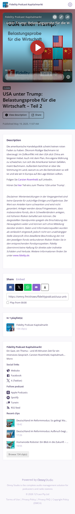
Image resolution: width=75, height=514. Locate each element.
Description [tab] (14, 140)
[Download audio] (45, 287)
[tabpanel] (37, 204)
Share (38, 114)
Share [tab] (10, 279)
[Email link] (36, 287)
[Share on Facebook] (10, 287)
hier (20, 185)
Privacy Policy (29, 499)
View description (18, 114)
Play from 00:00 (18, 302)
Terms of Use (13, 499)
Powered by (30, 479)
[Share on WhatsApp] (28, 287)
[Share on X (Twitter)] (19, 287)
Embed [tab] (20, 279)
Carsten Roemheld (28, 179)
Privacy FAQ (44, 499)
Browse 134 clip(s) (18, 454)
